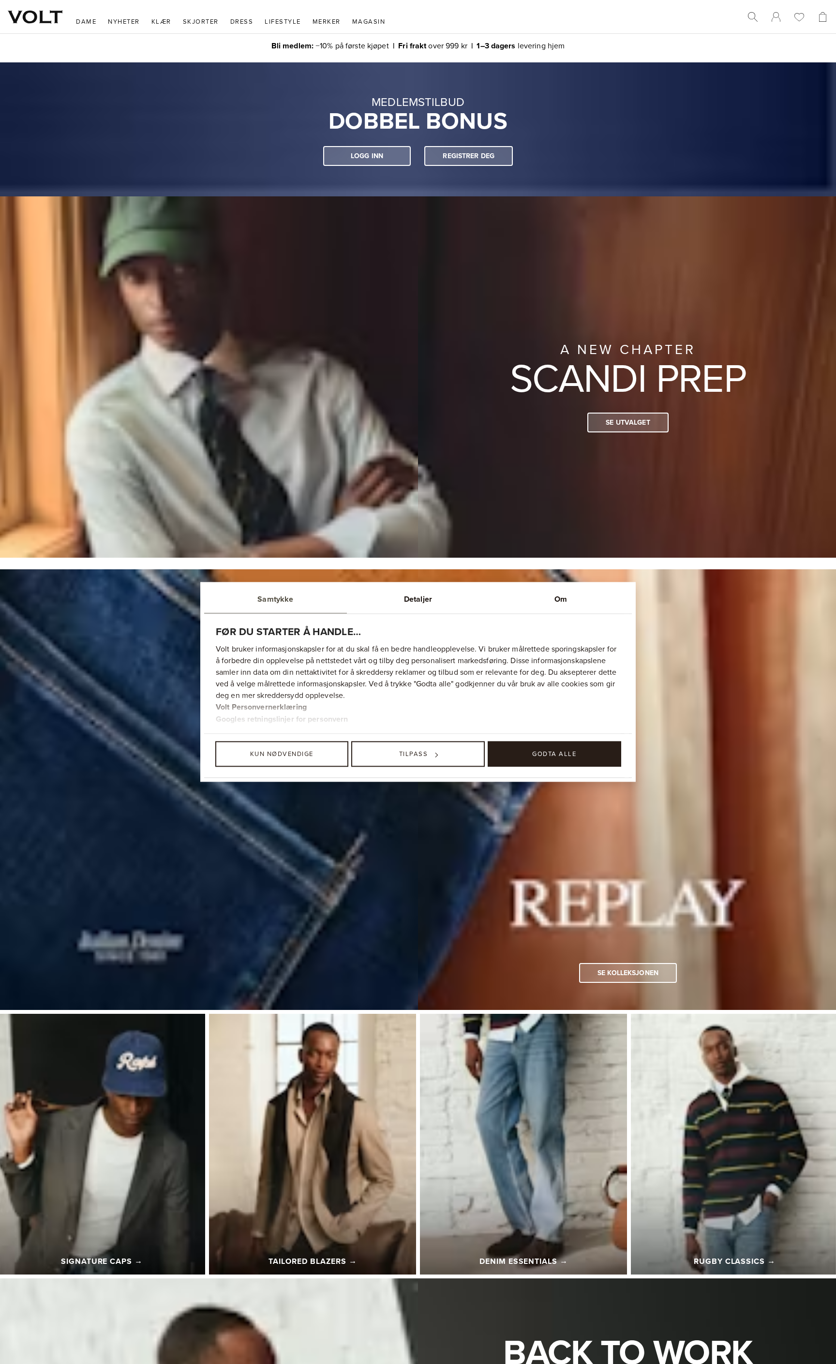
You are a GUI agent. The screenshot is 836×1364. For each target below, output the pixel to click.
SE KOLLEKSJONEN (627, 972)
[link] (776, 17)
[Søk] (753, 17)
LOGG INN (367, 156)
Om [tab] (560, 599)
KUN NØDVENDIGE (282, 753)
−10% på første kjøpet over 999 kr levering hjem (418, 45)
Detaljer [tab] (418, 599)
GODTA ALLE (554, 753)
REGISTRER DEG (468, 156)
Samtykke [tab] (275, 599)
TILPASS (413, 753)
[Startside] (35, 17)
